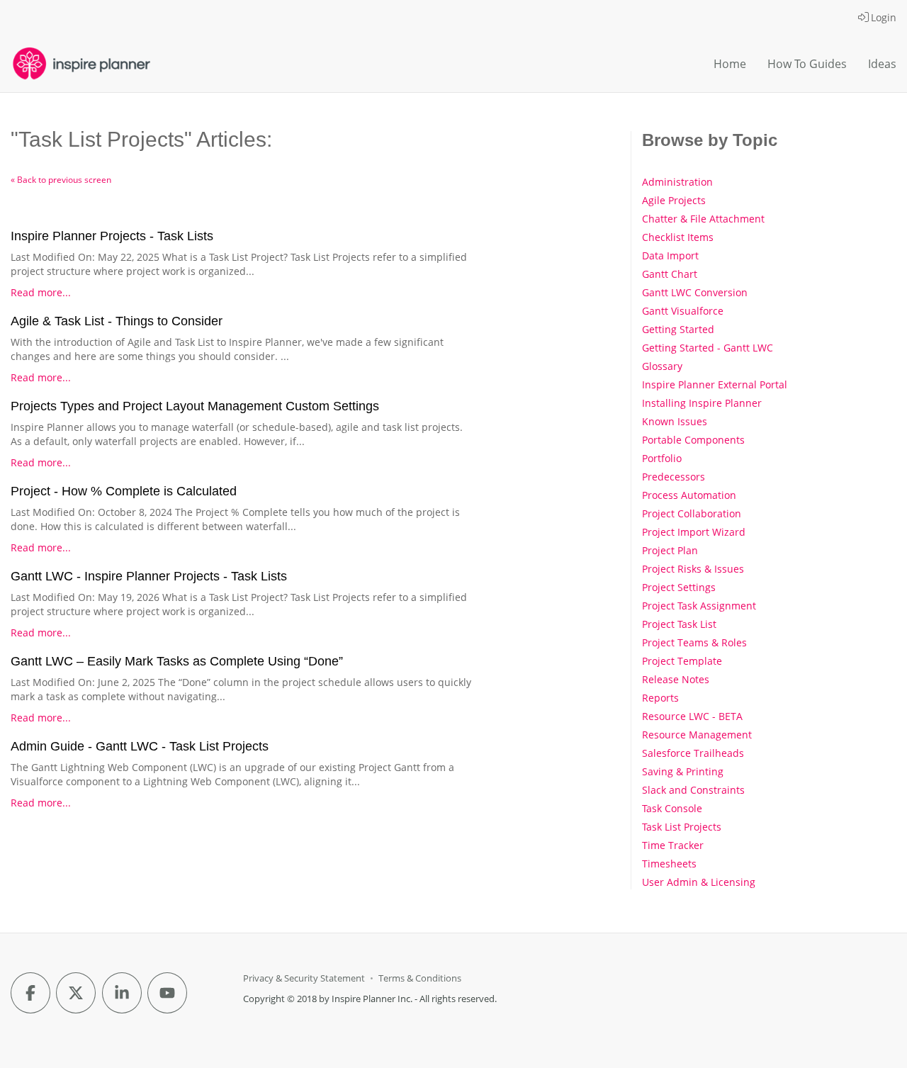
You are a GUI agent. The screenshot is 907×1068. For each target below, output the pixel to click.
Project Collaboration (691, 513)
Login (883, 17)
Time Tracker (673, 845)
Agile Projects (674, 200)
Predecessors (673, 476)
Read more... (41, 292)
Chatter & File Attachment (703, 218)
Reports (660, 697)
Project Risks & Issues (693, 568)
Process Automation (689, 495)
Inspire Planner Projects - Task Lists (112, 236)
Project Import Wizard (693, 532)
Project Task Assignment (699, 605)
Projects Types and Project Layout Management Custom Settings (195, 406)
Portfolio (662, 458)
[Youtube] (167, 992)
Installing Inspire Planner (702, 403)
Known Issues (674, 421)
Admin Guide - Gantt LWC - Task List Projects (140, 746)
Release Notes (675, 679)
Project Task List (679, 624)
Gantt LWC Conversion (695, 292)
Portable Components (693, 439)
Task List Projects (681, 826)
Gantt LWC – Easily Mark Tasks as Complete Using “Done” (177, 661)
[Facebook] (30, 992)
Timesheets (669, 863)
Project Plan (670, 550)
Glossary (662, 366)
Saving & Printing (682, 771)
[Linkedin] (122, 992)
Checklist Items (678, 237)
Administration (677, 182)
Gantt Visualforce (682, 310)
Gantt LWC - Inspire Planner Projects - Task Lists (149, 576)
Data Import (670, 255)
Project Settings (679, 587)
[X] (76, 992)
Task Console (672, 808)
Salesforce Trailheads (693, 753)
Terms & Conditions (419, 978)
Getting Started (678, 329)
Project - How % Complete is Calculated (124, 491)
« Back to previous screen (61, 179)
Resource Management (697, 734)
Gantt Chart (669, 274)
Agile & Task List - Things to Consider (116, 321)
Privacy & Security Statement (304, 978)
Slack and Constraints (693, 790)
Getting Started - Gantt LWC (707, 347)
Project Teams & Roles (694, 642)
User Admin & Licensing (698, 882)
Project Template (682, 661)
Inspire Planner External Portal (714, 384)
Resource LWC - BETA (692, 716)
